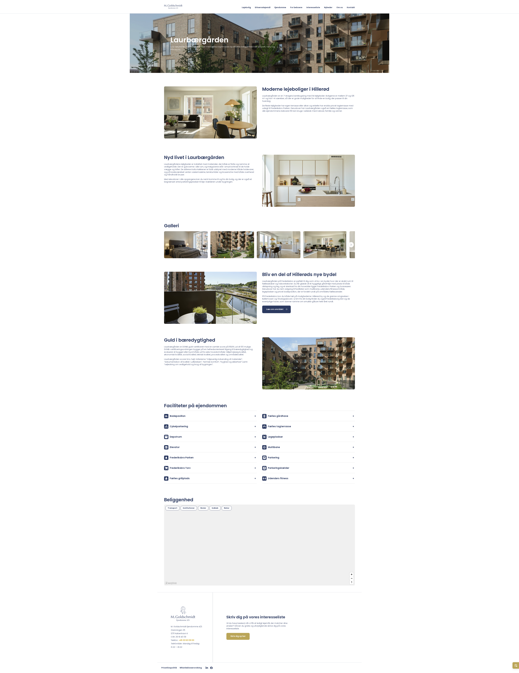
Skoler (203, 508)
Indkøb (215, 508)
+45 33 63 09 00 (186, 640)
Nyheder (328, 7)
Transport (172, 508)
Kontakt (351, 7)
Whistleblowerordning (191, 667)
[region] (259, 545)
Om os (339, 7)
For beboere (296, 7)
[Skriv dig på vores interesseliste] (516, 665)
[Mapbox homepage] (171, 583)
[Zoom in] (352, 574)
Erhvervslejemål (262, 7)
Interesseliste (313, 7)
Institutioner (189, 508)
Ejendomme (280, 7)
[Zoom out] (352, 578)
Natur (226, 508)
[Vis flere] (351, 244)
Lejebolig (246, 7)
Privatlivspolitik (169, 667)
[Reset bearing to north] (352, 582)
